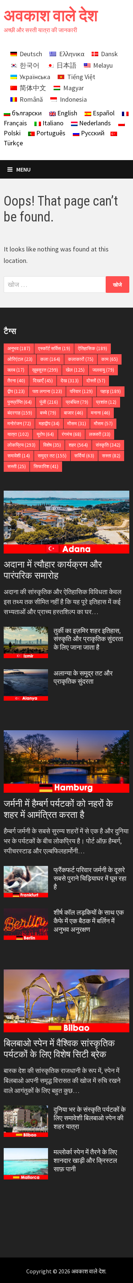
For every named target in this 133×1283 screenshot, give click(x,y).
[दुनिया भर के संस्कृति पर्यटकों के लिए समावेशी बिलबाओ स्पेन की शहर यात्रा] (26, 1110)
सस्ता (111, 456)
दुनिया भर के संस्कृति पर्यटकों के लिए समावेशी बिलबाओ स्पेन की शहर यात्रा (90, 1118)
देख (70, 381)
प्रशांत (106, 402)
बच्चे (48, 413)
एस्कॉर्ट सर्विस (54, 348)
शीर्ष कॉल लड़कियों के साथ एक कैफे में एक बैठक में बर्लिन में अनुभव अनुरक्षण (89, 920)
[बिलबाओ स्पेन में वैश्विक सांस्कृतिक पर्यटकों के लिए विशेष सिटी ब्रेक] (66, 1000)
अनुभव (18, 348)
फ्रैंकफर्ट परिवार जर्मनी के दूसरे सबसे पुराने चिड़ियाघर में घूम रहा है (90, 878)
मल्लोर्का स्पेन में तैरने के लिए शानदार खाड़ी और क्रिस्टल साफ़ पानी (85, 1160)
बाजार (73, 413)
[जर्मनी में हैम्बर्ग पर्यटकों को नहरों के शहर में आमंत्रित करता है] (66, 761)
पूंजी (49, 402)
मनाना (100, 413)
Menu (23, 169)
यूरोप (45, 434)
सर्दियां (84, 456)
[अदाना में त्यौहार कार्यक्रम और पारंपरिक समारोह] (66, 522)
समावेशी (18, 456)
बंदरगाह (19, 413)
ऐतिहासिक (92, 348)
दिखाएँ (43, 381)
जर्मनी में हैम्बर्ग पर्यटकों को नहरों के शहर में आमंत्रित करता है (58, 809)
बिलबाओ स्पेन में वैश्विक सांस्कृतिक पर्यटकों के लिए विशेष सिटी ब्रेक (59, 1049)
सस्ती (16, 466)
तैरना (16, 381)
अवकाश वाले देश (51, 15)
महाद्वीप (49, 423)
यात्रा (18, 434)
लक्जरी (99, 434)
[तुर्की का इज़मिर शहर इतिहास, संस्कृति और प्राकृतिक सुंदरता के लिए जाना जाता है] (26, 631)
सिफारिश (46, 466)
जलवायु (103, 370)
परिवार (81, 391)
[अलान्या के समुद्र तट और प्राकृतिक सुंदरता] (26, 674)
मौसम (76, 423)
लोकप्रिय (21, 445)
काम (109, 359)
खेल (75, 370)
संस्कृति (108, 445)
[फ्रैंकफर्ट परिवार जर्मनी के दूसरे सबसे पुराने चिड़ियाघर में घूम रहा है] (26, 871)
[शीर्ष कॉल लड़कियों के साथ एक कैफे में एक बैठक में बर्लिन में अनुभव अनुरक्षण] (26, 913)
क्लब (15, 370)
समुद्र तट (52, 456)
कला (50, 359)
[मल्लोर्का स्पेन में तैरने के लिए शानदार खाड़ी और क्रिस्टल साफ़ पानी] (26, 1153)
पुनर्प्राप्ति (19, 402)
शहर (78, 445)
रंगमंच (71, 434)
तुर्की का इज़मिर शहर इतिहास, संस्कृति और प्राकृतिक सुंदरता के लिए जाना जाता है (88, 639)
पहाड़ (110, 391)
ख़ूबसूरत (45, 370)
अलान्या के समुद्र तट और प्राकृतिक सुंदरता (83, 677)
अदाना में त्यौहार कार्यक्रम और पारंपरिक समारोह (53, 570)
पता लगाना (47, 391)
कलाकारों (80, 359)
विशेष (52, 445)
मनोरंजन (19, 423)
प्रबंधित (77, 402)
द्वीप (16, 391)
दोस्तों (95, 381)
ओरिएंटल (20, 359)
